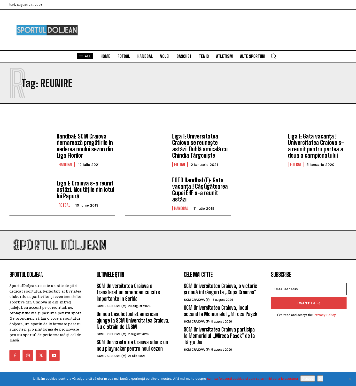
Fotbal (180, 164)
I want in (306, 303)
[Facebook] (14, 355)
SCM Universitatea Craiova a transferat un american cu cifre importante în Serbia (128, 292)
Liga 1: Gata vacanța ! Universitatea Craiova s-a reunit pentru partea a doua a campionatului (316, 146)
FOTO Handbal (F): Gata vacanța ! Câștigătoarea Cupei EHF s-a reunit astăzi (200, 190)
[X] (350, 379)
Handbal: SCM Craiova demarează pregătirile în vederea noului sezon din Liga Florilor (85, 146)
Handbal (66, 164)
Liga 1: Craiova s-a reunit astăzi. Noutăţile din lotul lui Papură (85, 190)
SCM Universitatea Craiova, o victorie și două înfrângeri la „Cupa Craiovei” (220, 289)
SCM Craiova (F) (197, 299)
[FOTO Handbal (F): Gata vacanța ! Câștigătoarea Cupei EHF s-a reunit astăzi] (146, 194)
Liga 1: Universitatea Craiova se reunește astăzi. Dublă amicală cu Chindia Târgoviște (200, 146)
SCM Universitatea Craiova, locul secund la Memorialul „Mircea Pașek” (221, 310)
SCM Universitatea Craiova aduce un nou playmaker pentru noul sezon (132, 345)
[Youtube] (54, 355)
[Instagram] (28, 355)
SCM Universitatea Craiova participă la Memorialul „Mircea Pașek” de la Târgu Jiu (219, 336)
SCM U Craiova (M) (111, 306)
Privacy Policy (325, 315)
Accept (307, 378)
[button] (273, 56)
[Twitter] (41, 355)
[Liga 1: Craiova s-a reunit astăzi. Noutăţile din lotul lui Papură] (30, 194)
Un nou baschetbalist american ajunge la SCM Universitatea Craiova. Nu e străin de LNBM (133, 320)
